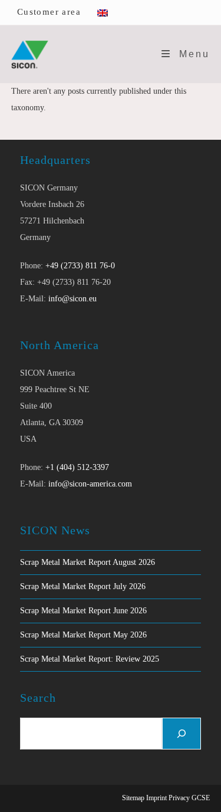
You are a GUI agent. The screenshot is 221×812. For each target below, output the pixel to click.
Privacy (179, 798)
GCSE (201, 798)
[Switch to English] (102, 12)
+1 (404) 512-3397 (77, 467)
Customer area (49, 12)
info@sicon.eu (72, 298)
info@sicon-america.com (90, 483)
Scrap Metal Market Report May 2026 (83, 634)
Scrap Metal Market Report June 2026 (83, 610)
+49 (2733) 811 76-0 (80, 265)
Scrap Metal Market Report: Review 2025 (89, 659)
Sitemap (133, 798)
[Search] (181, 733)
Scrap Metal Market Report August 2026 (87, 562)
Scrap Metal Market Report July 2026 (83, 586)
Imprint (156, 798)
